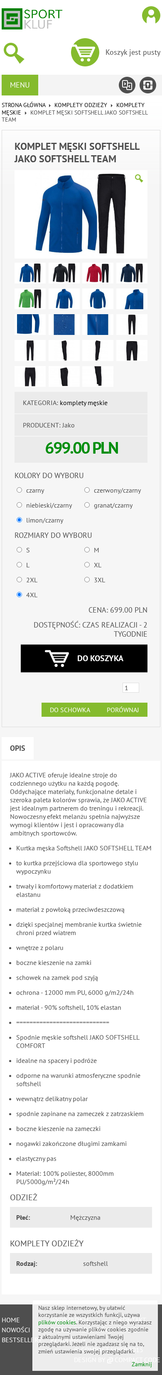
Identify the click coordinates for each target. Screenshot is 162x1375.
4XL (31, 595)
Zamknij (142, 1364)
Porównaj (123, 710)
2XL (31, 580)
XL (97, 565)
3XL (99, 580)
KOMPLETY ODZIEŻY (80, 105)
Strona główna (23, 105)
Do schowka (70, 710)
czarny (35, 490)
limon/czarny (44, 520)
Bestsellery (22, 1340)
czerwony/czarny (117, 490)
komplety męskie (84, 402)
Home (11, 1320)
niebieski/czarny (49, 505)
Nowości (16, 1330)
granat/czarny (113, 505)
